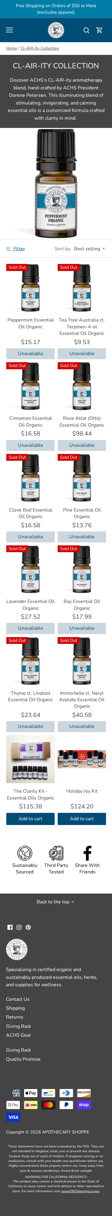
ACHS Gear (18, 1035)
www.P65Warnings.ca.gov (80, 1191)
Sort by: (63, 248)
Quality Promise (23, 1059)
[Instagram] (19, 927)
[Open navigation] (9, 30)
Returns (14, 1017)
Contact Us (18, 999)
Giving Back (18, 1026)
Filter (18, 249)
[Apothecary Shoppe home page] (56, 29)
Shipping (15, 1008)
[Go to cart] (99, 30)
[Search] (86, 30)
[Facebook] (10, 927)
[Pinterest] (28, 927)
